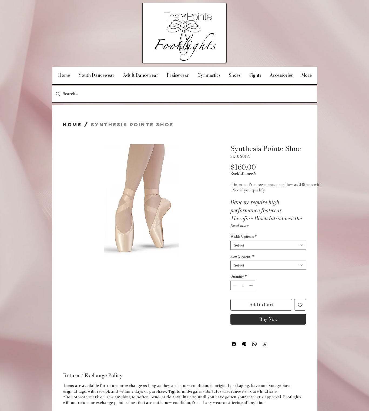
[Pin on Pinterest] (244, 344)
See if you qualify (263, 190)
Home (72, 125)
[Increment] (251, 285)
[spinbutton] (243, 285)
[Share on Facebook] (234, 344)
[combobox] (268, 245)
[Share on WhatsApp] (254, 344)
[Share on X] (264, 344)
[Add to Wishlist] (300, 305)
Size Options (242, 256)
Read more (239, 225)
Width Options (243, 236)
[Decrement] (234, 285)
